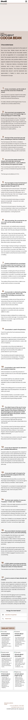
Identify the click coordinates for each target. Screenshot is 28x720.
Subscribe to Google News (11, 614)
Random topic (8, 618)
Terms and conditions (8, 702)
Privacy (5, 704)
